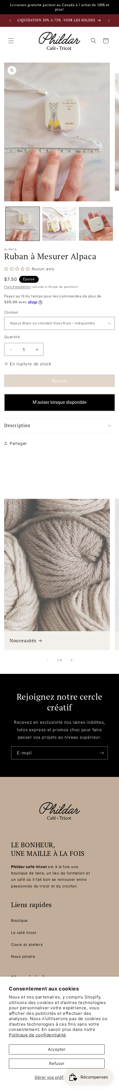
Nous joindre (23, 956)
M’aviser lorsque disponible (60, 402)
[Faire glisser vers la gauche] (47, 660)
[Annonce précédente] (10, 20)
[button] (11, 41)
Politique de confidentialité (37, 1035)
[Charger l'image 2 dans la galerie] (59, 224)
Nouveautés (23, 641)
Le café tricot (23, 932)
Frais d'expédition (17, 286)
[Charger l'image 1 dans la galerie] (23, 224)
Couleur (11, 312)
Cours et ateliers (27, 944)
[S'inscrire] (101, 752)
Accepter (57, 1049)
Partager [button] (18, 443)
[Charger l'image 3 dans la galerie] (96, 224)
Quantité (12, 337)
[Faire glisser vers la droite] (72, 660)
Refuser (56, 1063)
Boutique (19, 920)
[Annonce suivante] (109, 20)
